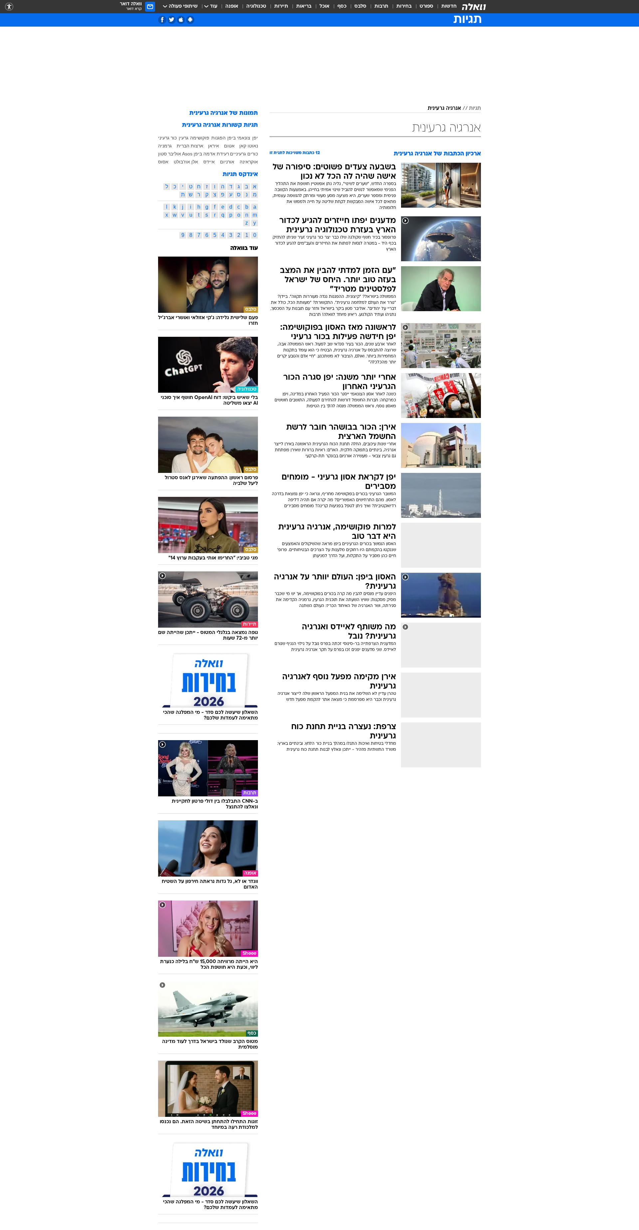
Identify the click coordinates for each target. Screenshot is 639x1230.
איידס (209, 161)
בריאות (304, 6)
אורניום (227, 161)
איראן (213, 145)
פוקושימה (199, 137)
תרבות (381, 6)
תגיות (475, 108)
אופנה (231, 6)
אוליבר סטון (169, 153)
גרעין (183, 137)
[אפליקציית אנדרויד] (190, 20)
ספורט (426, 6)
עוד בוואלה (244, 248)
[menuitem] (445, 6)
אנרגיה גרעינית (444, 108)
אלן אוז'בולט (186, 161)
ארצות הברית (190, 145)
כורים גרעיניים (244, 153)
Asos (187, 153)
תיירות (281, 6)
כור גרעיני (167, 137)
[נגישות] (9, 7)
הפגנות (218, 137)
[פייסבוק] (162, 20)
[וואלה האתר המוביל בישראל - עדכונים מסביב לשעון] (474, 6)
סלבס (360, 6)
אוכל (324, 6)
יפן (255, 137)
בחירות (404, 6)
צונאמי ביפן (238, 137)
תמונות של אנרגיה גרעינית (223, 113)
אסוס (163, 161)
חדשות (449, 6)
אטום (229, 145)
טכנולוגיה (256, 6)
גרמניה (165, 145)
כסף (341, 6)
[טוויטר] (171, 20)
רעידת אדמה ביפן (211, 153)
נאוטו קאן (248, 145)
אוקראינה (249, 161)
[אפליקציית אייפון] (181, 20)
